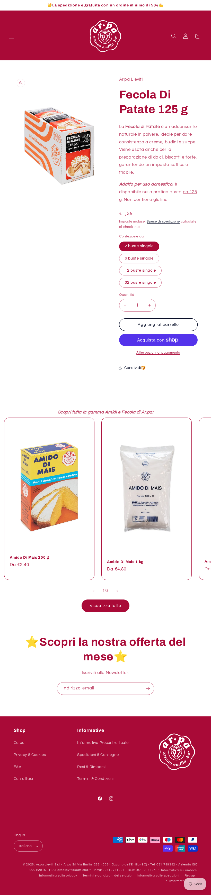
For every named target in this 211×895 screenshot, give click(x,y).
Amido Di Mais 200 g (29, 558)
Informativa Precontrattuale (102, 743)
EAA (18, 767)
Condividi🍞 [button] (135, 368)
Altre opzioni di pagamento (158, 352)
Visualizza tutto (105, 606)
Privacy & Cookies (30, 755)
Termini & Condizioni (95, 779)
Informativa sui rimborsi (179, 870)
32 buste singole (140, 282)
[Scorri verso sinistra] (94, 591)
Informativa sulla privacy (58, 875)
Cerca (19, 743)
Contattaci (23, 779)
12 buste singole (140, 270)
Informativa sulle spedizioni (158, 875)
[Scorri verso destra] (117, 591)
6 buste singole (139, 258)
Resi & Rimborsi (91, 767)
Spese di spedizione (163, 221)
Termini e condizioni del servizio (107, 875)
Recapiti (191, 875)
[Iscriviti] (148, 688)
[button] (11, 36)
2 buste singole (139, 246)
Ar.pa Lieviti (45, 864)
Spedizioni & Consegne (98, 755)
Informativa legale (183, 881)
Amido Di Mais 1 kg (125, 562)
